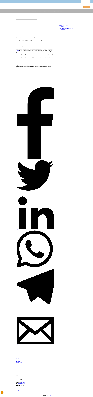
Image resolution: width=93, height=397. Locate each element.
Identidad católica (18, 361)
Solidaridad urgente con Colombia (63, 25)
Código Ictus (17, 50)
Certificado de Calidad (19, 362)
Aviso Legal (17, 390)
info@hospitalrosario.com (21, 383)
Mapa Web (17, 391)
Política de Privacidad (19, 389)
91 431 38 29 (23, 382)
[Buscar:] (85, 1)
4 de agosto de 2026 (62, 29)
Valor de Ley (49, 395)
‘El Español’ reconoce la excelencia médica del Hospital (66, 28)
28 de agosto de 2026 (62, 26)
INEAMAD (17, 358)
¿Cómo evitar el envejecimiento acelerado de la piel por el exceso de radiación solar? (67, 31)
